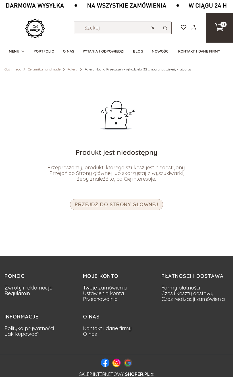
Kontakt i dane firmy (107, 328)
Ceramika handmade (44, 69)
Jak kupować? (22, 334)
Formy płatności (180, 287)
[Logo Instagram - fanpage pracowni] (116, 363)
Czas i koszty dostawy (187, 293)
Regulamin (17, 293)
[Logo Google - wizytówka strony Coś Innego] (128, 363)
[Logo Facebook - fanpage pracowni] (105, 363)
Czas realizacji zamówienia (193, 299)
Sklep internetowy (114, 374)
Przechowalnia (100, 299)
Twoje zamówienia (105, 287)
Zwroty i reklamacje (28, 287)
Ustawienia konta (103, 293)
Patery (72, 69)
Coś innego (13, 69)
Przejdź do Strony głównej (116, 204)
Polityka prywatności (29, 328)
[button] (165, 28)
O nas (90, 334)
